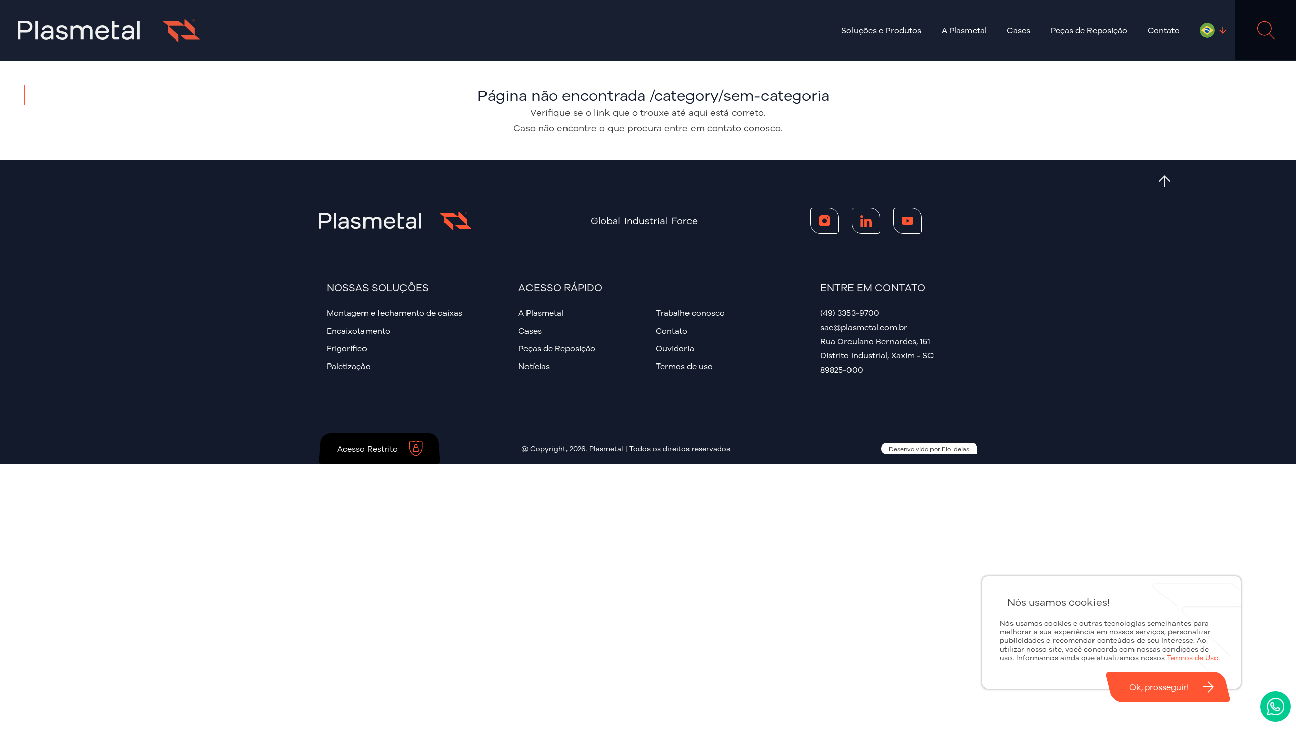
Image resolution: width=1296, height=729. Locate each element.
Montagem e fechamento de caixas (394, 312)
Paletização (349, 366)
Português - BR (1207, 30)
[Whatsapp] (1275, 706)
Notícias (534, 366)
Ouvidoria (675, 348)
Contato (1164, 30)
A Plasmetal (540, 312)
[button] (881, 30)
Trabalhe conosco (690, 312)
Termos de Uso (1193, 658)
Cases (1018, 30)
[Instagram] (824, 221)
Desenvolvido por (929, 449)
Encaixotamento (358, 330)
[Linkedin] (866, 221)
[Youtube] (907, 221)
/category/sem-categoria (739, 95)
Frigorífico (347, 348)
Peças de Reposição (1088, 30)
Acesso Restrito (367, 448)
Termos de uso (684, 366)
